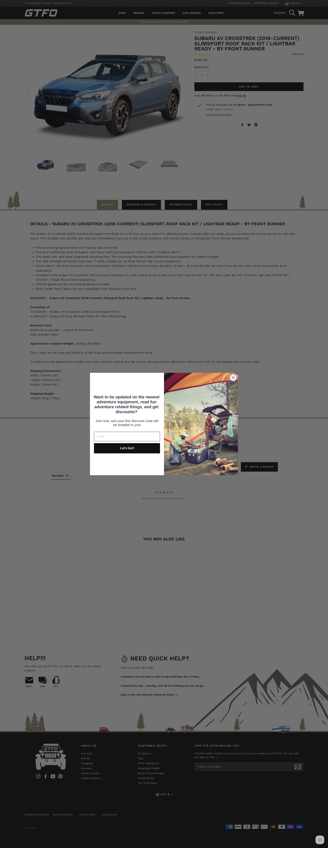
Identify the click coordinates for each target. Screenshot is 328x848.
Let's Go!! (127, 448)
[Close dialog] (233, 377)
